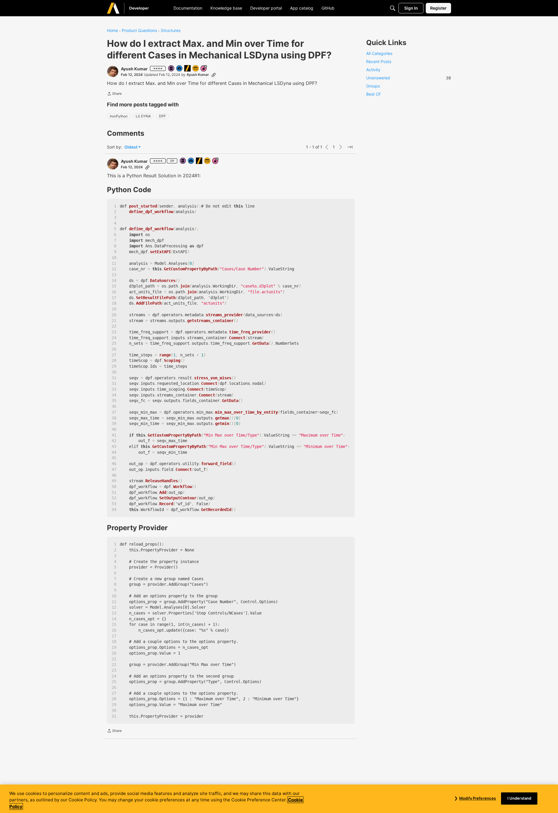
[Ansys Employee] (187, 69)
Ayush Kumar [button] (134, 68)
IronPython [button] (119, 116)
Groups (373, 85)
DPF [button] (162, 116)
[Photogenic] (179, 69)
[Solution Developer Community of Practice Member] (195, 69)
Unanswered (408, 77)
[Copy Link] (213, 74)
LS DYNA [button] (143, 116)
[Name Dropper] (171, 69)
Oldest (131, 147)
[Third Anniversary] (204, 69)
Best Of (373, 94)
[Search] (392, 8)
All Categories (379, 53)
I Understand (519, 798)
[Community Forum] (134, 8)
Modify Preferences (477, 798)
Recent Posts (378, 61)
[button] (113, 71)
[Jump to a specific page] (350, 147)
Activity (373, 69)
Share (114, 94)
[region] (279, 799)
